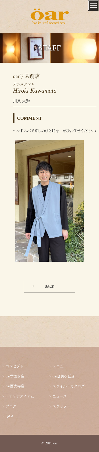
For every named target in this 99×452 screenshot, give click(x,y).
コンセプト (13, 366)
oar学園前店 (13, 376)
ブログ (9, 406)
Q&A (8, 416)
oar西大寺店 (13, 386)
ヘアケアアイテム (18, 396)
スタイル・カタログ (67, 386)
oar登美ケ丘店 (62, 376)
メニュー (58, 366)
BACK (49, 286)
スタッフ (58, 406)
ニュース (58, 396)
